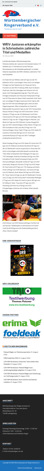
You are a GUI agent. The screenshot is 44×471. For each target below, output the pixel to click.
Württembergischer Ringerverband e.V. (22, 23)
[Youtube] (38, 5)
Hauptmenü (11, 36)
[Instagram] (41, 5)
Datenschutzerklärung (25, 468)
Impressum (37, 468)
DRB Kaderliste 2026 (11, 358)
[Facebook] (35, 5)
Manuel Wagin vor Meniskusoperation (17, 352)
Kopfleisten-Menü (11, 2)
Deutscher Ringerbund (15, 346)
